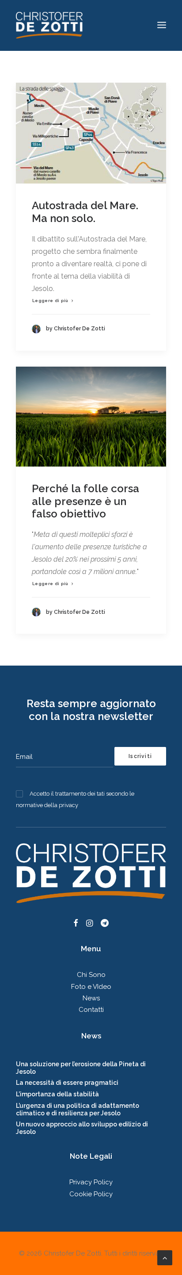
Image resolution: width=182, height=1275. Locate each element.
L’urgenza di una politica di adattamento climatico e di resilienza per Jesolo (77, 1109)
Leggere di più (50, 300)
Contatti (91, 1010)
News (91, 998)
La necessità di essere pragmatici (67, 1082)
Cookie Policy (91, 1194)
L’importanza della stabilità (57, 1094)
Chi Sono (91, 975)
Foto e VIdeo (91, 987)
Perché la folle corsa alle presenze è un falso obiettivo (85, 501)
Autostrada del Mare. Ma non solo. (85, 212)
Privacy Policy (91, 1182)
